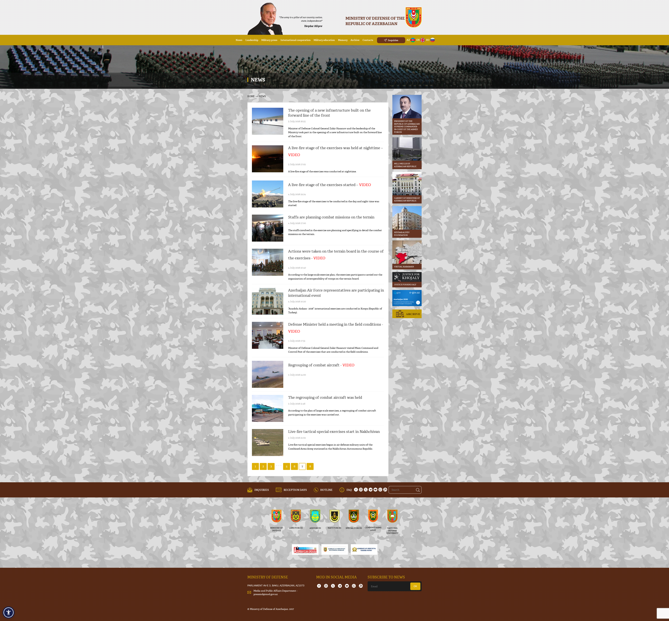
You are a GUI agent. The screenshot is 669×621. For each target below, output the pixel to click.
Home (251, 96)
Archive (355, 40)
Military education (324, 40)
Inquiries (393, 40)
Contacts (368, 40)
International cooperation (295, 40)
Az (408, 39)
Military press (269, 40)
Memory (343, 40)
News (239, 40)
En (418, 39)
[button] (8, 612)
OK (415, 586)
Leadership (251, 40)
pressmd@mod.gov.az (265, 594)
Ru (427, 39)
